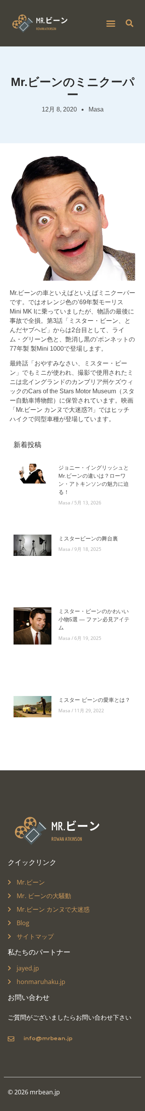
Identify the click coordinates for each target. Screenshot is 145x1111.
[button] (110, 23)
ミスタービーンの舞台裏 (88, 538)
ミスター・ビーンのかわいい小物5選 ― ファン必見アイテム (94, 619)
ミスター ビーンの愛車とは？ (94, 700)
